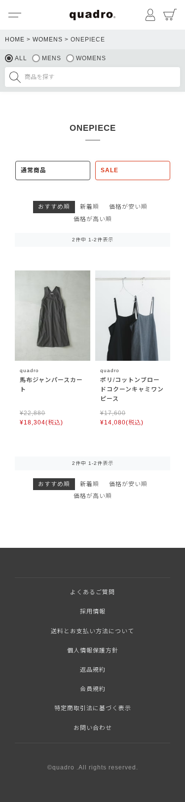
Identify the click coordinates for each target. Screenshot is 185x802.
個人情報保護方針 (92, 650)
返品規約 (93, 669)
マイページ (150, 15)
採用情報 (93, 611)
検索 (15, 77)
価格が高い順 (93, 219)
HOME (15, 39)
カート (170, 15)
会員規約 (93, 689)
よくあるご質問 (92, 592)
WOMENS (48, 39)
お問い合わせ (93, 728)
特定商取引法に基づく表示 (92, 708)
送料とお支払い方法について (92, 631)
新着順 (89, 206)
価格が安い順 (128, 206)
